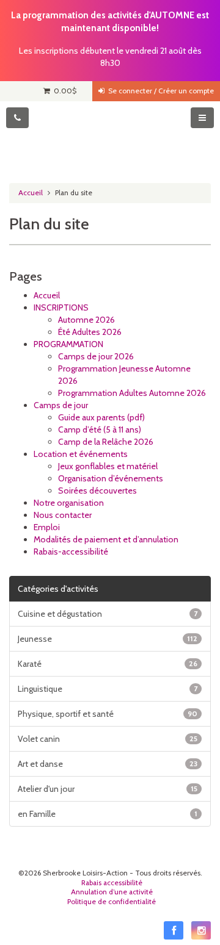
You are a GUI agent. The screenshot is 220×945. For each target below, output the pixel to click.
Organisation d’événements (110, 478)
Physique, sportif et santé (107, 713)
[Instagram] (201, 930)
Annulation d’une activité (112, 892)
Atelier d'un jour (107, 788)
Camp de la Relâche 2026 (105, 441)
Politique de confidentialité (111, 901)
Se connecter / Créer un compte (159, 91)
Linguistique (107, 688)
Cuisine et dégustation (107, 613)
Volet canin (107, 738)
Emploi (47, 527)
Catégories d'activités (58, 588)
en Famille (107, 813)
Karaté (107, 663)
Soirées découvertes (97, 490)
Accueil (30, 193)
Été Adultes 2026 (90, 331)
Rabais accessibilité (111, 883)
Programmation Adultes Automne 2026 (132, 392)
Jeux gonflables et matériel (108, 466)
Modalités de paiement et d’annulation (106, 539)
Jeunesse (107, 638)
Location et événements (81, 453)
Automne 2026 (86, 319)
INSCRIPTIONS (61, 307)
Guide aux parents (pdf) (101, 417)
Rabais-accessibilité (71, 551)
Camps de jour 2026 (96, 356)
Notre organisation (69, 502)
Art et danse (107, 763)
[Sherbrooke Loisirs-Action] (110, 137)
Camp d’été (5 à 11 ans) (99, 429)
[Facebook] (173, 930)
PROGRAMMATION (68, 344)
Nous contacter (63, 514)
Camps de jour (61, 405)
